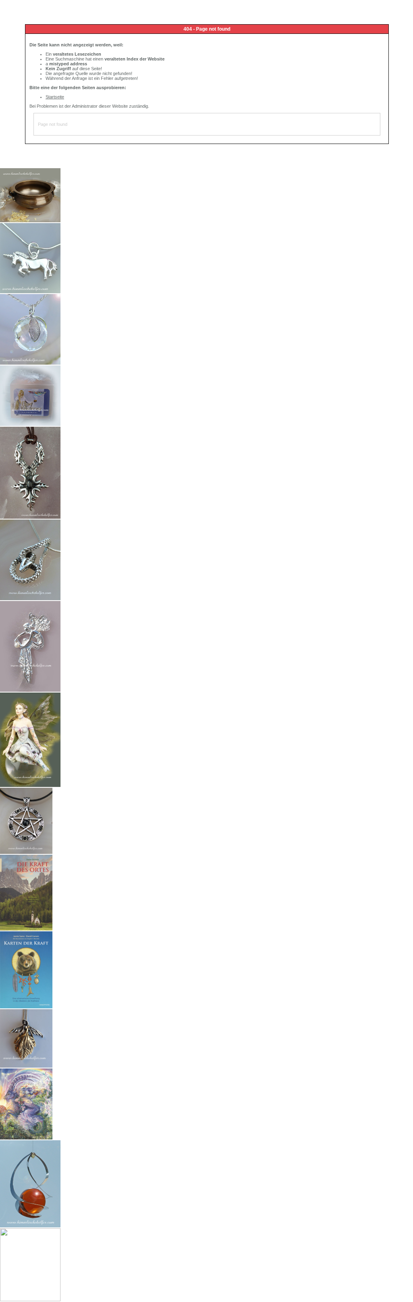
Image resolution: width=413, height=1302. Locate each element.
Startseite (55, 96)
